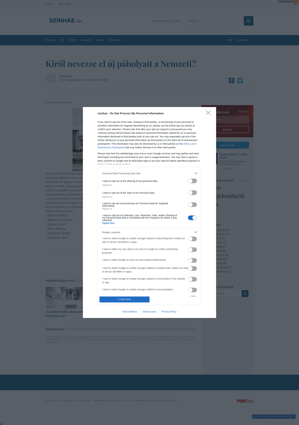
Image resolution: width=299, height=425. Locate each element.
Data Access (149, 311)
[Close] (209, 113)
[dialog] (149, 212)
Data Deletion (130, 311)
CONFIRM (124, 299)
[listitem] (149, 173)
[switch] (192, 181)
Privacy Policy (168, 311)
